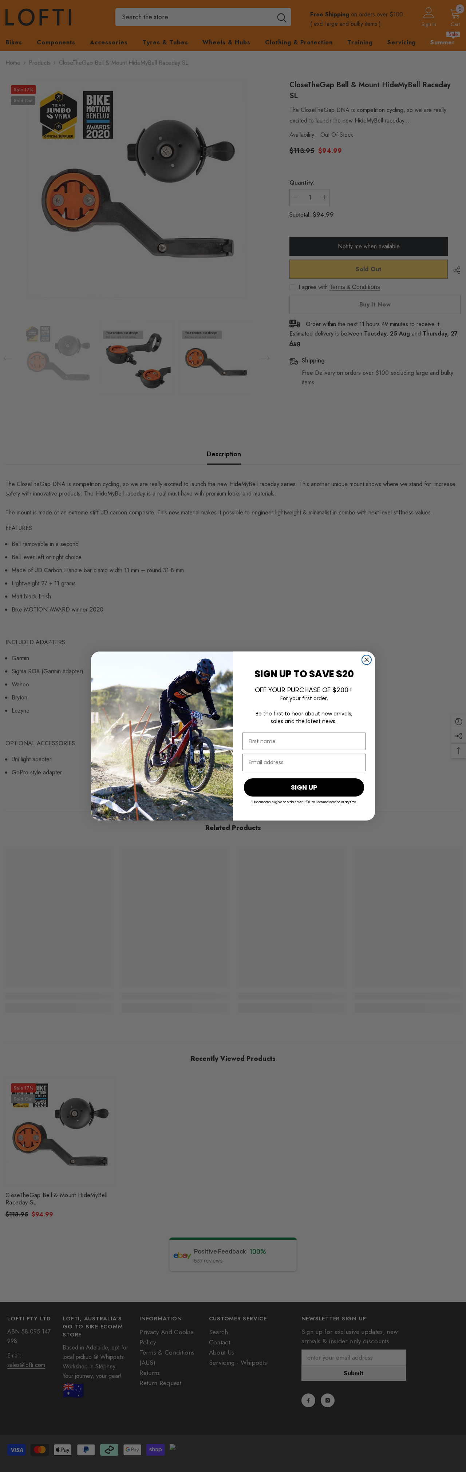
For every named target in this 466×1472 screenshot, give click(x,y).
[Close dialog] (366, 660)
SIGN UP (304, 787)
